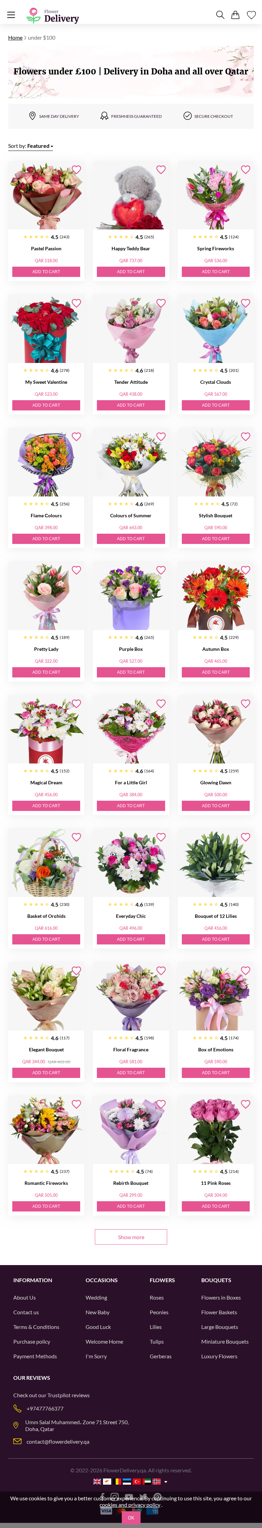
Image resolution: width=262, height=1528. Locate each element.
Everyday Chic (131, 916)
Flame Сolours (46, 515)
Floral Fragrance (130, 1049)
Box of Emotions (215, 1049)
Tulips (157, 1341)
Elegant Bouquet (46, 1049)
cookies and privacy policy (130, 1504)
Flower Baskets (219, 1312)
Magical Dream (46, 782)
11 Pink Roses (216, 1183)
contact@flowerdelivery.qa (58, 1441)
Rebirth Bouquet (130, 1183)
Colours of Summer (130, 515)
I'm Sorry (96, 1356)
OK (131, 1517)
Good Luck (98, 1326)
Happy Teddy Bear (131, 248)
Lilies (156, 1326)
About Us (24, 1297)
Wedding (96, 1297)
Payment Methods (35, 1356)
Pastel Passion (46, 248)
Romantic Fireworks (46, 1183)
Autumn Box (215, 649)
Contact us (26, 1312)
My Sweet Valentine (46, 382)
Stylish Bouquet (215, 515)
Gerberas (161, 1356)
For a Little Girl (131, 782)
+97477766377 (45, 1408)
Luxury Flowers (219, 1356)
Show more (131, 1237)
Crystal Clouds (215, 382)
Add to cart (46, 271)
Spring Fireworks (215, 248)
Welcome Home (104, 1341)
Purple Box (131, 649)
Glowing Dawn (215, 782)
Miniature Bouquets (225, 1341)
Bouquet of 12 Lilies (216, 916)
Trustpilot (59, 1395)
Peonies (159, 1312)
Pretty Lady (46, 649)
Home (15, 37)
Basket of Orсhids (46, 916)
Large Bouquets (219, 1326)
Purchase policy (31, 1341)
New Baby (98, 1312)
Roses (157, 1297)
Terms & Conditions (36, 1326)
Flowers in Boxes (221, 1297)
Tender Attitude (131, 382)
